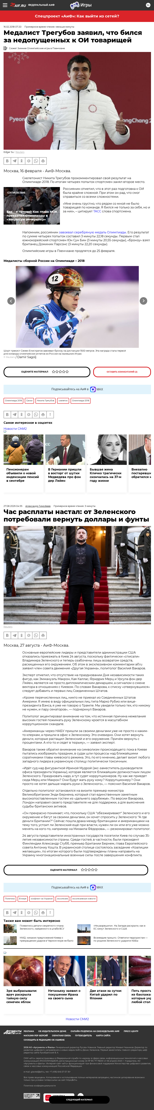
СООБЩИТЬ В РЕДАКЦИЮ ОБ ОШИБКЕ (44, 1040)
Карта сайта (103, 1035)
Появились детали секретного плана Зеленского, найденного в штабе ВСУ (42, 927)
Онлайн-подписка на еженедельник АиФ (95, 1031)
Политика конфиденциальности (40, 1085)
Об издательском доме (52, 1031)
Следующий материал (79, 1100)
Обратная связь (61, 1035)
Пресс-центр (131, 1031)
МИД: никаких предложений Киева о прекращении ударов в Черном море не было (46, 939)
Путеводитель (83, 1035)
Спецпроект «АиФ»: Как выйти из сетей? (77, 16)
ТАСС (97, 211)
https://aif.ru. (71, 1080)
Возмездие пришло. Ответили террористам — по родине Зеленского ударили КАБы (121, 939)
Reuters (20, 152)
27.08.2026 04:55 (13, 506)
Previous (11, 301)
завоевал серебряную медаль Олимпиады (92, 232)
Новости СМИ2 (15, 429)
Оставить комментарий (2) (122, 372)
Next (143, 301)
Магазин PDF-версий (36, 1035)
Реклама (29, 1031)
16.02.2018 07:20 (12, 26)
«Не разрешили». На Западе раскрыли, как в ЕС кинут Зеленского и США (119, 927)
